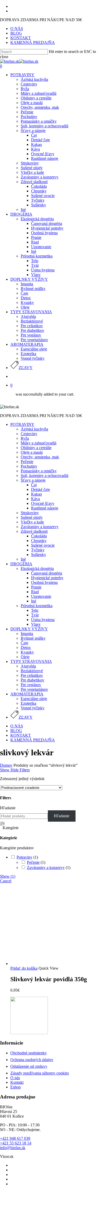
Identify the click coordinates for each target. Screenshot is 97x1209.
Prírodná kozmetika (37, 605)
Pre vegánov (31, 684)
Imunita (27, 633)
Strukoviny (30, 513)
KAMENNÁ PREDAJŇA (32, 740)
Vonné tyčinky (32, 708)
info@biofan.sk (12, 1147)
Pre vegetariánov (34, 689)
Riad (35, 592)
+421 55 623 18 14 (15, 1143)
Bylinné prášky (33, 638)
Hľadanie (8, 808)
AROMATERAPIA (26, 694)
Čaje (24, 643)
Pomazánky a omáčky (39, 471)
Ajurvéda (28, 666)
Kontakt (17, 1082)
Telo (34, 610)
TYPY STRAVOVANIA (31, 661)
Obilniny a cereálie (36, 447)
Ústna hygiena (43, 619)
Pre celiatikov (32, 675)
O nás (15, 1077)
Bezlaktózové (32, 671)
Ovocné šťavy (42, 503)
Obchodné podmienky (28, 1053)
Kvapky (27, 652)
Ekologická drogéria (37, 568)
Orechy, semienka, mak (40, 457)
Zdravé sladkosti (34, 531)
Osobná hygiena (44, 582)
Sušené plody (32, 517)
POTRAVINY (22, 424)
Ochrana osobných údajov (31, 1059)
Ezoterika (28, 703)
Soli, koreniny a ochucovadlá (44, 475)
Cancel (5, 881)
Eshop (15, 1087)
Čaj (34, 485)
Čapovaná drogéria (46, 573)
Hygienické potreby (47, 578)
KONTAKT (20, 735)
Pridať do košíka (24, 968)
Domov (6, 765)
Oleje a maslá (32, 452)
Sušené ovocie (43, 545)
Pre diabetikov (32, 680)
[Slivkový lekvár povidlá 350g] (49, 963)
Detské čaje (40, 489)
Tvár (35, 615)
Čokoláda (39, 536)
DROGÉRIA (21, 564)
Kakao (36, 494)
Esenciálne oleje (34, 698)
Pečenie (27, 461)
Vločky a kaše (32, 522)
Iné (23, 559)
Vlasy (36, 624)
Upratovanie (41, 596)
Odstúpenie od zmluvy (28, 1066)
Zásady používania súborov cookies (39, 1073)
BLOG (16, 730)
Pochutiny (29, 466)
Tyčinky (37, 550)
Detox (26, 647)
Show (7, 876)
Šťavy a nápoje (33, 480)
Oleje (25, 657)
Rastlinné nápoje (44, 508)
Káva (35, 499)
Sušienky (38, 554)
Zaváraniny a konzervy (39, 526)
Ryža (25, 438)
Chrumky (39, 540)
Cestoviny (29, 433)
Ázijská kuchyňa (34, 429)
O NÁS (16, 726)
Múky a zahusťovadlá (38, 443)
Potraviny (24, 857)
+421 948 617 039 (15, 1138)
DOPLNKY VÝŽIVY (29, 629)
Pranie (36, 587)
